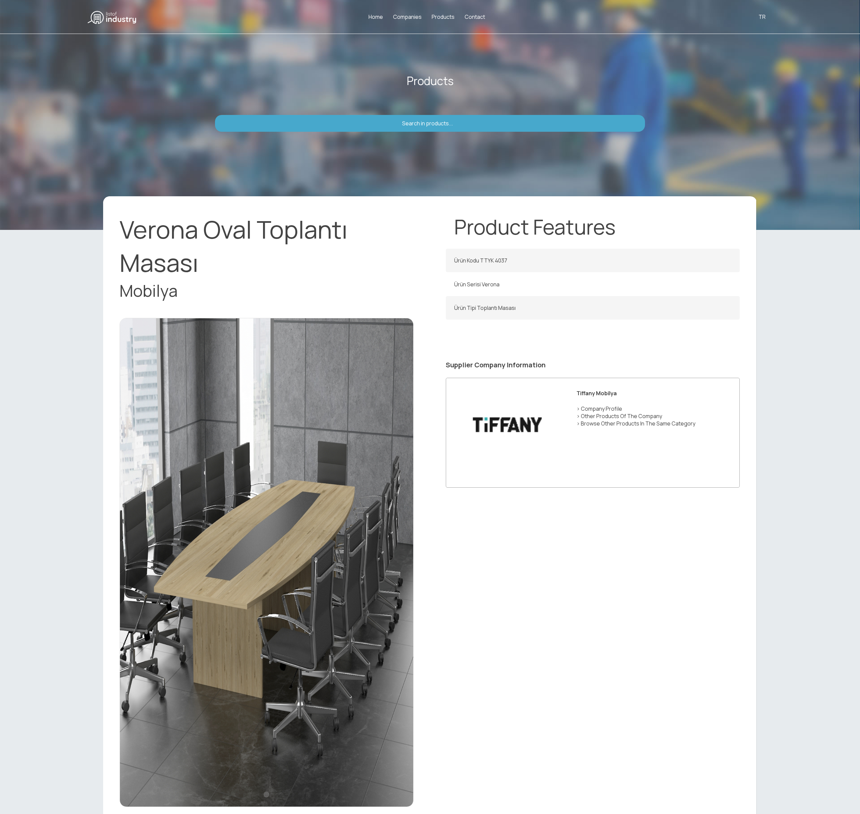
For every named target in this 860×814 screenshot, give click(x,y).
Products (443, 17)
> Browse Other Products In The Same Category (635, 423)
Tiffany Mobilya (596, 393)
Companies (407, 17)
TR (762, 17)
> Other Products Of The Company (619, 416)
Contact (475, 17)
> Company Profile (599, 408)
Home (376, 17)
